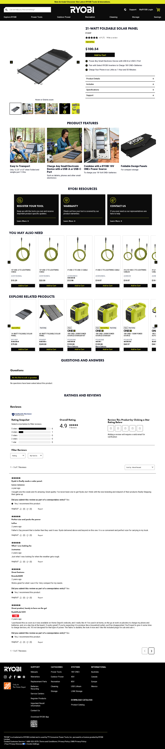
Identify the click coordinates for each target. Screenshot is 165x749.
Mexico (94, 686)
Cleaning (113, 17)
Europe (94, 681)
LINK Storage (76, 691)
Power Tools (36, 17)
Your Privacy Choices (13, 744)
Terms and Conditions (48, 741)
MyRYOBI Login (146, 9)
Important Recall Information (37, 704)
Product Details (93, 79)
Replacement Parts (39, 681)
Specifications (92, 90)
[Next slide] (78, 62)
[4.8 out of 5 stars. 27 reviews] (128, 341)
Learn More (22, 221)
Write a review (112, 37)
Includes (90, 84)
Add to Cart (100, 55)
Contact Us (35, 710)
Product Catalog (78, 705)
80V (72, 681)
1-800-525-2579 (31, 741)
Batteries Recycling (35, 687)
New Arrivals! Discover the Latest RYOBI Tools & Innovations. (82, 2)
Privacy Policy (64, 741)
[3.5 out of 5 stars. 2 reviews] (100, 341)
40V (72, 677)
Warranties (35, 677)
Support (132, 9)
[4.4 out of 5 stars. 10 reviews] (43, 341)
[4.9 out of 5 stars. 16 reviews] (71, 341)
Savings (157, 17)
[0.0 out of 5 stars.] (15, 277)
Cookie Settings (33, 744)
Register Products (38, 698)
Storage (135, 17)
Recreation (90, 17)
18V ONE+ (75, 672)
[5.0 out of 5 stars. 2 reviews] (71, 277)
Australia (95, 672)
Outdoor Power (64, 17)
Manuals (34, 672)
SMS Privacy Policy (78, 741)
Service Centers (37, 693)
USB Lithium (76, 686)
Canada (94, 677)
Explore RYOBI (10, 17)
